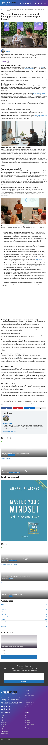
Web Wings (15, 357)
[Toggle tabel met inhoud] (7, 61)
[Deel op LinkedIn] (29, 408)
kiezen (42, 67)
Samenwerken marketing (29, 698)
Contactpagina (27, 693)
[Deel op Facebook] (6, 408)
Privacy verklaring (28, 704)
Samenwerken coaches (29, 695)
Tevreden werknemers (40, 259)
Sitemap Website (28, 706)
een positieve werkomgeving (39, 93)
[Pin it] (18, 408)
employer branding (28, 69)
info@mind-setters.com (29, 700)
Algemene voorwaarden (29, 702)
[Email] (40, 408)
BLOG (5, 9)
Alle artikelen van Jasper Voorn (9, 431)
